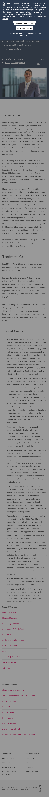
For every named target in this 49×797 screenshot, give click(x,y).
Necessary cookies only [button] (24, 23)
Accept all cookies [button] (24, 28)
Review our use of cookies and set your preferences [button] (25, 34)
